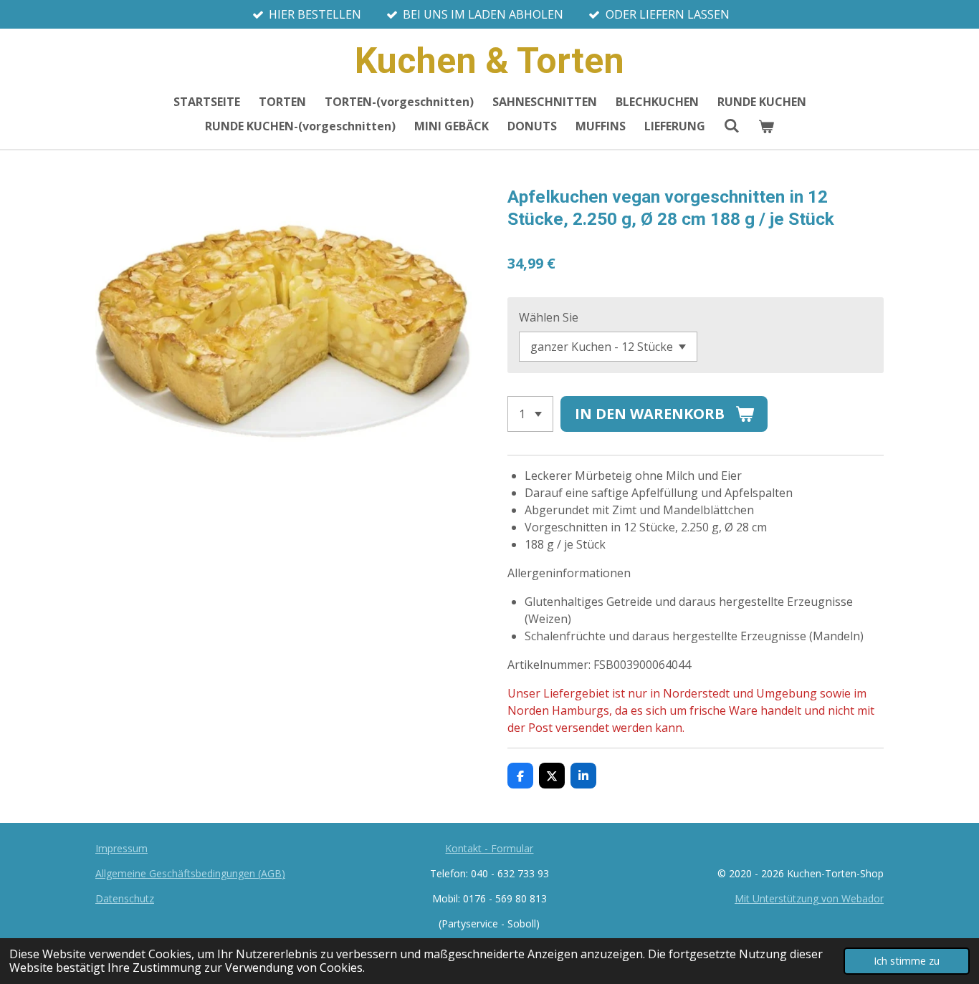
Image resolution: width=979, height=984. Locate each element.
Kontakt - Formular (489, 848)
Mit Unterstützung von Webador (809, 898)
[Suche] (732, 125)
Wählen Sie (548, 317)
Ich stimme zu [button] (907, 961)
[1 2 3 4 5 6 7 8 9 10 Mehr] (530, 414)
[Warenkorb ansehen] (766, 126)
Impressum (121, 848)
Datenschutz (124, 898)
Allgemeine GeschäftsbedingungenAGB (190, 873)
